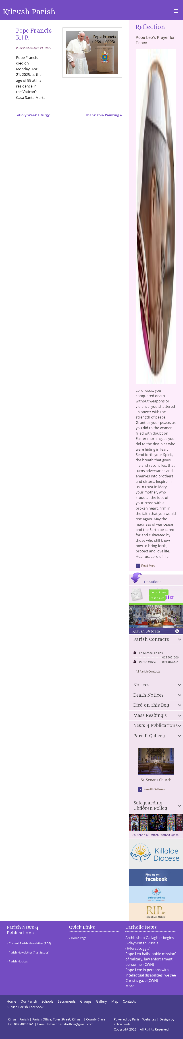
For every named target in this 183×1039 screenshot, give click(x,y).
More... (131, 985)
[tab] (156, 640)
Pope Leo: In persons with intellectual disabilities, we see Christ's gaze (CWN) (150, 975)
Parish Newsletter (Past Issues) (29, 952)
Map (114, 1001)
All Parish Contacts (148, 671)
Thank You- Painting (102, 115)
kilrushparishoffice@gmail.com (70, 1024)
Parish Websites (144, 1019)
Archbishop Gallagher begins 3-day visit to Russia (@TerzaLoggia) (149, 943)
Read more (148, 565)
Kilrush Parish (29, 12)
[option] (156, 765)
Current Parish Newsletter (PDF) (30, 943)
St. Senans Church (156, 779)
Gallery (101, 1001)
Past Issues (157, 598)
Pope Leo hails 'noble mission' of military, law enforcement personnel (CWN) (150, 959)
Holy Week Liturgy (34, 115)
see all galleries (154, 789)
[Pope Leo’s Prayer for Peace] (156, 381)
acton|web (122, 1024)
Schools (47, 1001)
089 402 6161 (24, 1024)
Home (11, 1001)
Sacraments (67, 1001)
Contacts (129, 1001)
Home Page (78, 938)
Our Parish (29, 1001)
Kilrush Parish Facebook (25, 1007)
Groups (86, 1001)
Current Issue (158, 592)
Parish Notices (18, 961)
